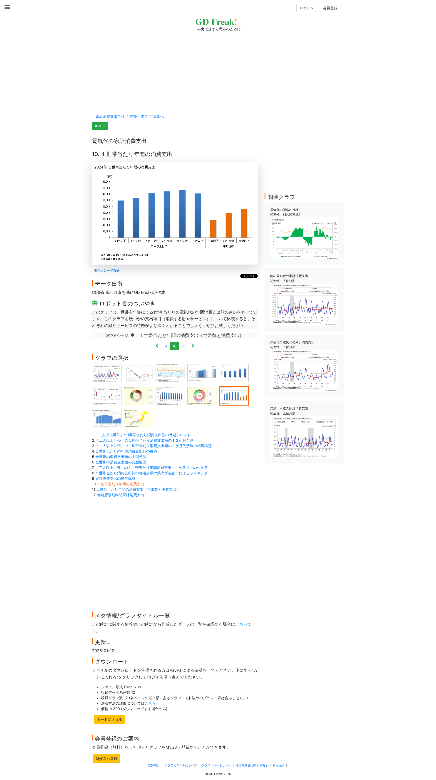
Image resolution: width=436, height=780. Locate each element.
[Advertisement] (218, 68)
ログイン (307, 8)
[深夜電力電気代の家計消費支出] (304, 370)
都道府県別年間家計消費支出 (120, 495)
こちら (241, 624)
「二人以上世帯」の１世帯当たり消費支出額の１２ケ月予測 (144, 440)
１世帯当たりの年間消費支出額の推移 (126, 451)
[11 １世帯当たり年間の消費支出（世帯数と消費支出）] (106, 418)
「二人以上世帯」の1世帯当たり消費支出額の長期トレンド (143, 435)
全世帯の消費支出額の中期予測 (120, 456)
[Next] (193, 346)
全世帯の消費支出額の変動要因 (120, 462)
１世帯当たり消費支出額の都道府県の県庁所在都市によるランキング (151, 473)
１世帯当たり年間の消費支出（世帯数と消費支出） (138, 489)
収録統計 (154, 765)
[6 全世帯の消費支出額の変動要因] (106, 395)
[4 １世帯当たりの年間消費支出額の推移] (202, 372)
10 (174, 346)
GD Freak (216, 21)
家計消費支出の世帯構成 (115, 478)
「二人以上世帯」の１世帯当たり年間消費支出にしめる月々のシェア (151, 467)
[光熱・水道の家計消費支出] (304, 436)
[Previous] (157, 346)
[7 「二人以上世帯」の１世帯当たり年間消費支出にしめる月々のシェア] (138, 395)
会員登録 (330, 8)
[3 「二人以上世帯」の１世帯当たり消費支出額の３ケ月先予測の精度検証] (170, 372)
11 (183, 346)
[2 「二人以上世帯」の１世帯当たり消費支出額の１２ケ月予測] (138, 372)
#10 (98, 126)
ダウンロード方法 (106, 270)
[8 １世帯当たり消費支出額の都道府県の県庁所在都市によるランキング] (170, 395)
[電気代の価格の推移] (304, 238)
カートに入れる (109, 719)
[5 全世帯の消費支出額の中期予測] (234, 372)
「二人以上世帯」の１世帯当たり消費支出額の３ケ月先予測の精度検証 (153, 445)
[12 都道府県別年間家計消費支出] (138, 418)
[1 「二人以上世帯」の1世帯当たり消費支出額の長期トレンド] (106, 372)
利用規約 (278, 765)
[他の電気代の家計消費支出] (304, 304)
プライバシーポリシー (216, 765)
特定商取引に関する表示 (251, 765)
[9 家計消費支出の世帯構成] (202, 395)
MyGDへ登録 (106, 758)
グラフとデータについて (180, 765)
